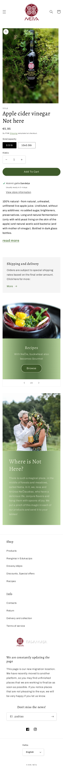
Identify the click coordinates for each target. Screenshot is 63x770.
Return (10, 610)
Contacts (11, 603)
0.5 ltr (9, 145)
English (30, 752)
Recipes (11, 581)
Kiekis (6, 153)
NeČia (34, 765)
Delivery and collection (19, 618)
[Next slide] (38, 383)
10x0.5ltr (26, 145)
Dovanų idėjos (14, 566)
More (10, 286)
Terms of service (15, 626)
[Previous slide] (24, 383)
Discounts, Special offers (20, 573)
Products (11, 551)
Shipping (13, 133)
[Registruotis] (52, 716)
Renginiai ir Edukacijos (19, 558)
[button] (4, 11)
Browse (31, 368)
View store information (18, 192)
